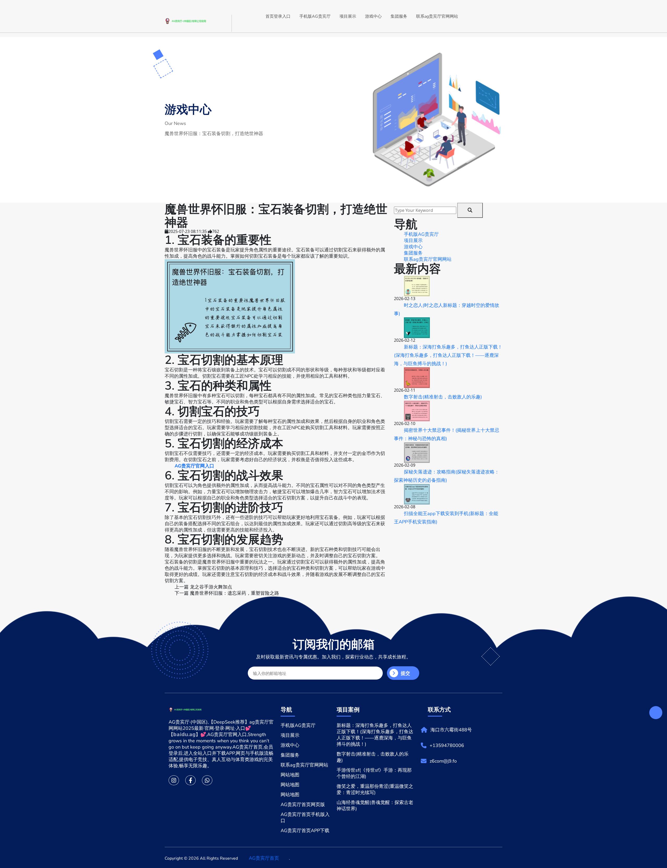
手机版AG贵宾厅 (315, 16)
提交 (405, 673)
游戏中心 (373, 16)
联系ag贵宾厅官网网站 (437, 16)
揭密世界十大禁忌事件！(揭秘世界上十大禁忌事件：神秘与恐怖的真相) (446, 434)
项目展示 (347, 16)
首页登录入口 (278, 16)
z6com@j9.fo (443, 761)
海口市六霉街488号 (451, 730)
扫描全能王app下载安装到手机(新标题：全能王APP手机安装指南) (446, 517)
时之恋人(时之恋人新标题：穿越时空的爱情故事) (446, 309)
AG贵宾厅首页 (264, 858)
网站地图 (290, 775)
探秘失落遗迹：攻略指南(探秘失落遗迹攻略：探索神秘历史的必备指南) (446, 476)
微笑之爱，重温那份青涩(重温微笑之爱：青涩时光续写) (375, 789)
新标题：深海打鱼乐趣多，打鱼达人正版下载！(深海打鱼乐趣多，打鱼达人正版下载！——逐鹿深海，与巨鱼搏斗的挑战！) (448, 355)
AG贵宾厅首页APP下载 (305, 830)
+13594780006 (447, 745)
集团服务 (399, 16)
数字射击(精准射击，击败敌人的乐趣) (443, 397)
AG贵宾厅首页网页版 (303, 804)
